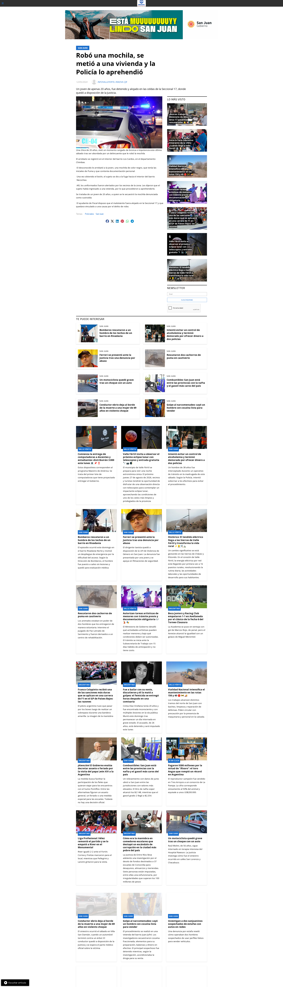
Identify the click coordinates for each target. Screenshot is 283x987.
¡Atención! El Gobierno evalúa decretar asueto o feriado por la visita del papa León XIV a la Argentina (96, 770)
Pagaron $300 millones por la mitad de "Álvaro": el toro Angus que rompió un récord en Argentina (185, 770)
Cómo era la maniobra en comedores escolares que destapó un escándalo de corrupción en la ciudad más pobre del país (139, 844)
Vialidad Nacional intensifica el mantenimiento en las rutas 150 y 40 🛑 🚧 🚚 (186, 692)
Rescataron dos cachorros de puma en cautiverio (184, 356)
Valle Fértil (85, 449)
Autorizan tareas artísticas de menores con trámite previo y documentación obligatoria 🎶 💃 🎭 (141, 618)
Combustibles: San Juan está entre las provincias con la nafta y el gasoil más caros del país (186, 382)
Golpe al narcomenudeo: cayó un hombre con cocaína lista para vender (186, 407)
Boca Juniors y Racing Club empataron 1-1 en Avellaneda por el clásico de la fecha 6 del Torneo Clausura (185, 618)
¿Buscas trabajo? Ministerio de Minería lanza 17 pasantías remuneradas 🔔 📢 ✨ (180, 118)
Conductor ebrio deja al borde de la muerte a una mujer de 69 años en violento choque (117, 407)
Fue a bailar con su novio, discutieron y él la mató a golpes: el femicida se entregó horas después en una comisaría (141, 695)
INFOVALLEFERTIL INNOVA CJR (112, 82)
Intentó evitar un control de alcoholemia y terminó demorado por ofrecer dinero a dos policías (185, 334)
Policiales (89, 214)
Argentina (174, 608)
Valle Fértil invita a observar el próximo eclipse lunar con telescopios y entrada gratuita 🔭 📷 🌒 (141, 458)
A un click (174, 760)
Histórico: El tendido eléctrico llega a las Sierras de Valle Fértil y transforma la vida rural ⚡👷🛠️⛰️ (185, 541)
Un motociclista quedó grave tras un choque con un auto (116, 381)
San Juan (83, 48)
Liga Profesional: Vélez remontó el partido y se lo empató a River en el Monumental (93, 843)
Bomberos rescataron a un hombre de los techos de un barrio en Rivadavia (115, 332)
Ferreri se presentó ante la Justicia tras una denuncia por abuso (117, 357)
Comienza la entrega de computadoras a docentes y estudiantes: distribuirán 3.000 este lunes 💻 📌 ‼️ (96, 458)
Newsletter (176, 288)
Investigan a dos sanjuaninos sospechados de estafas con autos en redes (185, 923)
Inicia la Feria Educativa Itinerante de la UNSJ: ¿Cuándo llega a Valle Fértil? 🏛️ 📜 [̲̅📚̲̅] (181, 144)
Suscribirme (187, 300)
